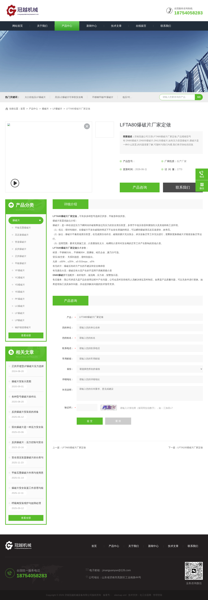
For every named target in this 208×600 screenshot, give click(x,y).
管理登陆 (157, 595)
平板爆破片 (20, 263)
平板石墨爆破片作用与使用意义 (29, 472)
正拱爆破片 (20, 256)
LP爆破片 (20, 320)
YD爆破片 (20, 284)
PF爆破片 (20, 299)
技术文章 (116, 25)
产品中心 (67, 25)
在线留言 (141, 25)
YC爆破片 (20, 277)
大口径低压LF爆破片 (35, 97)
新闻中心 (91, 25)
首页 (22, 108)
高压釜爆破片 (22, 234)
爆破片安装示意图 (21, 381)
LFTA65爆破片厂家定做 (74, 447)
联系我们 (166, 25)
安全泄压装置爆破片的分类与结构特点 (29, 457)
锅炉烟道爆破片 (23, 327)
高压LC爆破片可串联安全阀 (69, 97)
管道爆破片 (20, 242)
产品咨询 (140, 187)
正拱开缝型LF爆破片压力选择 (28, 366)
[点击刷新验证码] (109, 407)
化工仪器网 (145, 595)
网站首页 (17, 25)
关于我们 (42, 25)
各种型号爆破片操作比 (24, 396)
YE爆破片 (20, 291)
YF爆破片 (20, 270)
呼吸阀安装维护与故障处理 (26, 503)
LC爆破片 (20, 306)
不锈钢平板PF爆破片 (102, 97)
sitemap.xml (120, 595)
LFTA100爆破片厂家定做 (190, 447)
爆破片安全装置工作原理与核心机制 (29, 488)
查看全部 (26, 335)
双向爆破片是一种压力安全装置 (29, 427)
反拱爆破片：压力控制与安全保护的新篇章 (29, 442)
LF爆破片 (57, 108)
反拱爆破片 (20, 249)
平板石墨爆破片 (23, 227)
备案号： (107, 595)
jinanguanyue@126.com (116, 570)
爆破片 (45, 108)
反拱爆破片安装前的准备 (25, 411)
